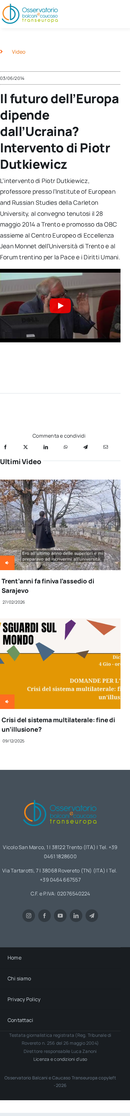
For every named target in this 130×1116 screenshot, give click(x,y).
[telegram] (92, 915)
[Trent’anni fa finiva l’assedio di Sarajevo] (60, 484)
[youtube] (60, 915)
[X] (25, 447)
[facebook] (44, 915)
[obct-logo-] (60, 797)
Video (18, 51)
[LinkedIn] (45, 447)
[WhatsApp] (66, 447)
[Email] (105, 447)
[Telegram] (85, 447)
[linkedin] (76, 915)
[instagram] (28, 915)
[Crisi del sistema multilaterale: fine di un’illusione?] (60, 622)
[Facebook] (5, 447)
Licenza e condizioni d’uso (60, 1059)
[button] (60, 305)
